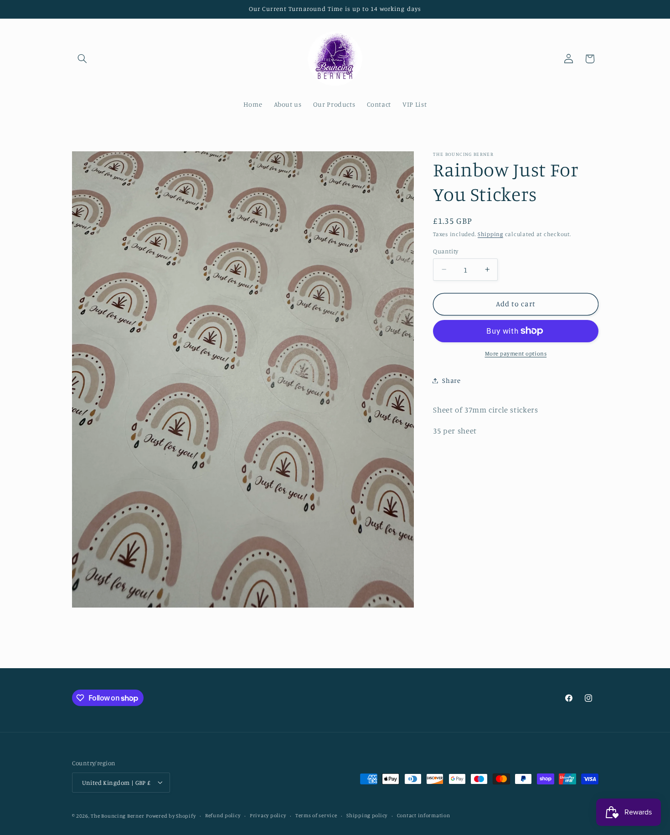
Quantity (445, 250)
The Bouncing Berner (117, 815)
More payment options (516, 353)
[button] (82, 58)
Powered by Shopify (171, 815)
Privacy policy (268, 815)
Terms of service (316, 815)
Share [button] (451, 380)
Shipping (490, 233)
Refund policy (223, 815)
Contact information (423, 815)
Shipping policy (366, 815)
